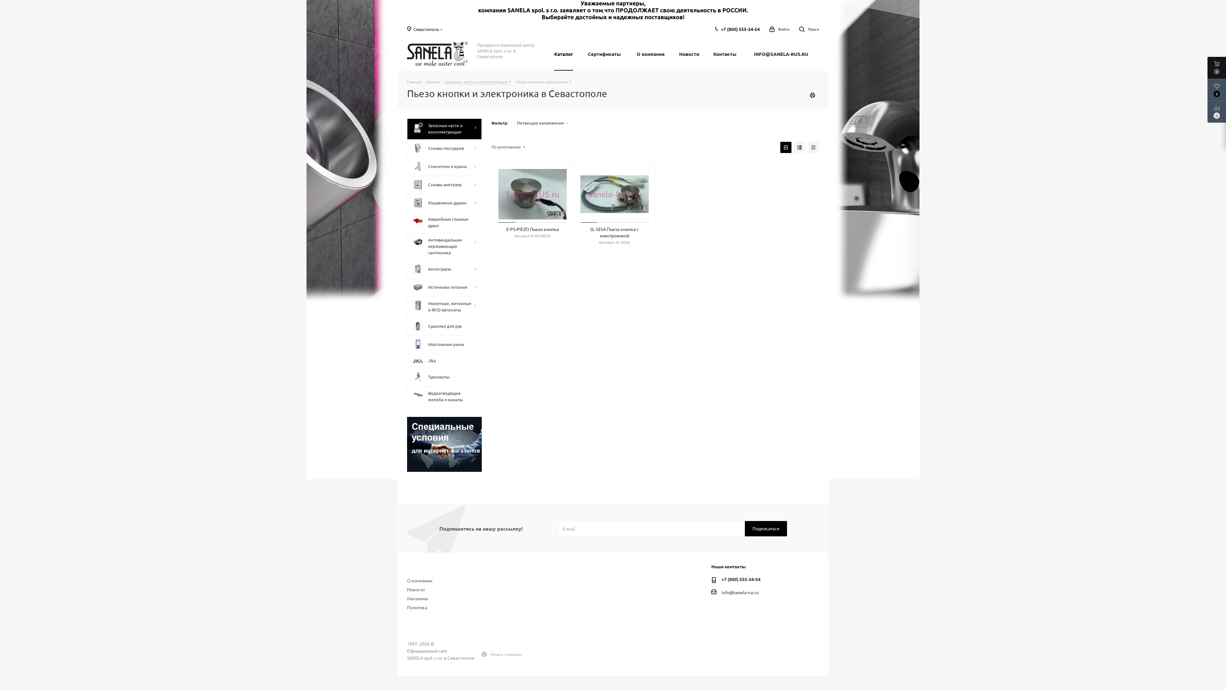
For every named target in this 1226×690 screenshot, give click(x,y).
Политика (417, 607)
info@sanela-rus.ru (740, 592)
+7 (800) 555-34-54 (740, 29)
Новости (416, 589)
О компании (419, 580)
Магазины (417, 598)
